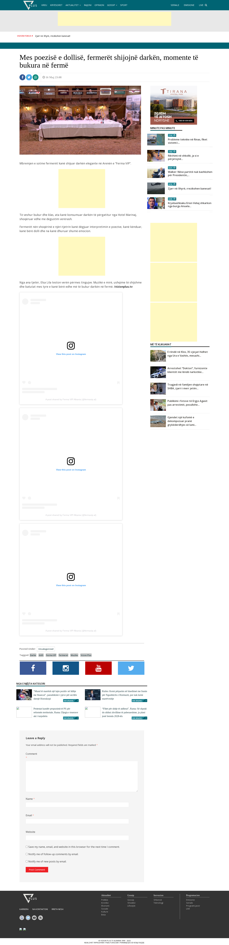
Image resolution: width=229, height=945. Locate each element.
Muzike (74, 655)
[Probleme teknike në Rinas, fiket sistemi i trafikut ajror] (156, 139)
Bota (103, 914)
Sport (123, 5)
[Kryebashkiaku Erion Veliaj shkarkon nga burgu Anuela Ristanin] (156, 203)
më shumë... (69, 700)
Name (30, 799)
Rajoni (87, 5)
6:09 (170, 199)
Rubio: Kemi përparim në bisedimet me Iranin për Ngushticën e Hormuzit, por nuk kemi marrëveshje (124, 695)
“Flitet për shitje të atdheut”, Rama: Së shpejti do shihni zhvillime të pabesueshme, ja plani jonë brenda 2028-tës (124, 712)
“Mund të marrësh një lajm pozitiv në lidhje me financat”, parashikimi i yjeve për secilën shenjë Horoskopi (55, 695)
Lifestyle (131, 905)
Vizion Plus (86, 655)
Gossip (111, 5)
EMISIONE (189, 5)
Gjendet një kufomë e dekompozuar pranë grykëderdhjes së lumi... (181, 421)
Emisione (190, 899)
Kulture (104, 911)
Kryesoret (56, 5)
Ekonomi (105, 905)
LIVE (201, 5)
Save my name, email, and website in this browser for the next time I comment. (74, 847)
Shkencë (158, 899)
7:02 (170, 151)
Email (30, 815)
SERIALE (175, 5)
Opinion (99, 5)
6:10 (170, 184)
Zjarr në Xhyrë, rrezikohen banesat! (52, 35)
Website (30, 832)
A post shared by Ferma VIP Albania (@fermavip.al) (70, 399)
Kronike (105, 902)
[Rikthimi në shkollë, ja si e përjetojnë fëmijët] (156, 156)
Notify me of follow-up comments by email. (53, 854)
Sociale (104, 908)
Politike (104, 899)
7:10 (170, 135)
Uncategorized (45, 649)
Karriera (24, 909)
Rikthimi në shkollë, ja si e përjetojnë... (183, 157)
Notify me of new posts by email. (47, 861)
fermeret (63, 655)
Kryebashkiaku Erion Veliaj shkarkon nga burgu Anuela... (189, 204)
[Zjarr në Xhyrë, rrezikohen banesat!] (156, 188)
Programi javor (193, 905)
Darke (33, 655)
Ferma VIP (51, 655)
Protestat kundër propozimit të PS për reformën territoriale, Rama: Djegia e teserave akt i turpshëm (55, 712)
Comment (31, 755)
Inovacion (158, 895)
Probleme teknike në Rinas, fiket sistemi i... (187, 141)
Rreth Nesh (57, 909)
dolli (41, 655)
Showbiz (131, 902)
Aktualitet (72, 5)
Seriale (189, 902)
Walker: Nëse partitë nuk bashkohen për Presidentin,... (190, 173)
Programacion (193, 895)
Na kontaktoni (40, 909)
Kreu (44, 5)
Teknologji (158, 902)
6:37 (170, 168)
